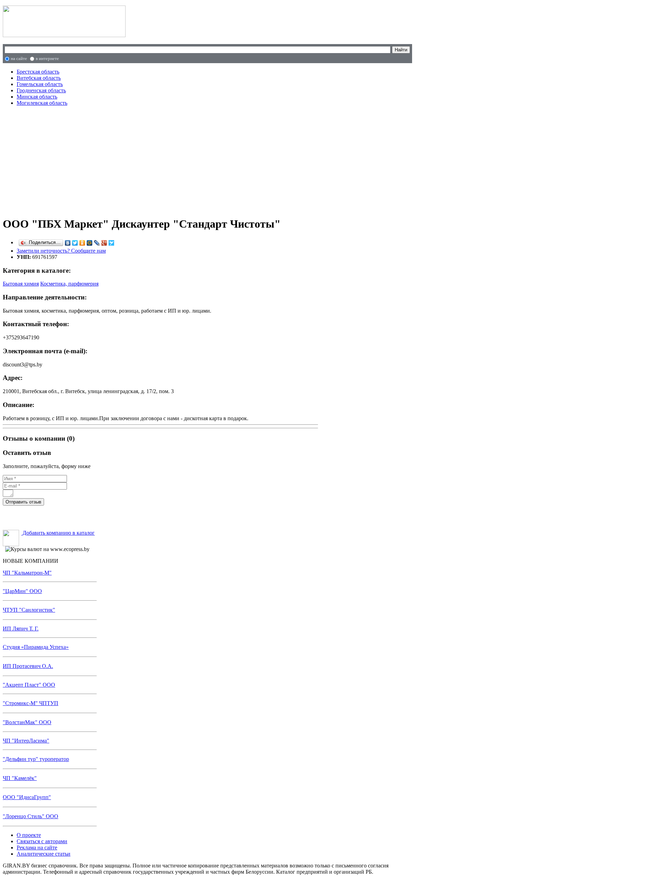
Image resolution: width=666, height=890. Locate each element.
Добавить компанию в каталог (58, 533)
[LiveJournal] (97, 242)
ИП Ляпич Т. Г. (21, 629)
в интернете (47, 58)
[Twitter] (75, 242)
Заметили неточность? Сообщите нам (61, 251)
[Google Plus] (104, 242)
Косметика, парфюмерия (69, 284)
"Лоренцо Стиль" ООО (30, 816)
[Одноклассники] (82, 242)
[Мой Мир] (89, 242)
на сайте (19, 58)
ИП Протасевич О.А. (28, 666)
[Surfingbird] (111, 242)
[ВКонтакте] (67, 242)
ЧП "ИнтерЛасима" (26, 741)
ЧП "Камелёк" (20, 778)
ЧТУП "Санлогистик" (29, 610)
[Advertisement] (149, 160)
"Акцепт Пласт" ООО (29, 685)
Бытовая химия (21, 284)
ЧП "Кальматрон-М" (27, 573)
